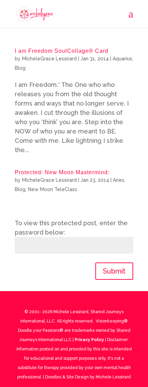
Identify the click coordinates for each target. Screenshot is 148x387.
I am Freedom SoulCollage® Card (61, 51)
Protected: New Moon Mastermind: (62, 172)
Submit (114, 271)
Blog (20, 68)
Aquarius (122, 58)
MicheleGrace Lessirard (49, 58)
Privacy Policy (89, 339)
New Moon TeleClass (52, 189)
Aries (118, 180)
